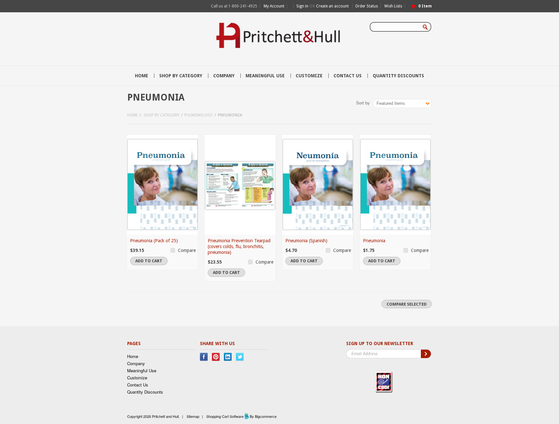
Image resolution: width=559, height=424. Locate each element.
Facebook (204, 357)
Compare (187, 250)
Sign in (302, 6)
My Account (274, 6)
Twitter (240, 357)
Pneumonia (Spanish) (306, 240)
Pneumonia (374, 240)
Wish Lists (393, 6)
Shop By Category (180, 75)
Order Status (366, 6)
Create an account (332, 6)
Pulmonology (198, 115)
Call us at (234, 6)
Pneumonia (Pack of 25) (154, 240)
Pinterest (216, 357)
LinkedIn (228, 357)
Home (132, 115)
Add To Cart (148, 260)
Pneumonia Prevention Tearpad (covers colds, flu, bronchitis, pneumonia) (239, 246)
